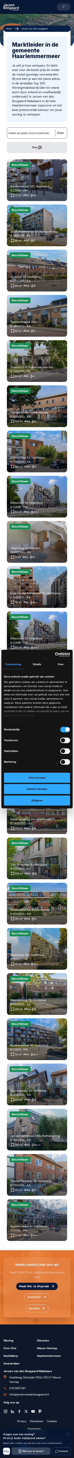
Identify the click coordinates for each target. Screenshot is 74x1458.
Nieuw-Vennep (47, 1348)
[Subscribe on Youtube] (33, 1411)
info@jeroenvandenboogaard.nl (29, 1394)
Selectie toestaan (37, 788)
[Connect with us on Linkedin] (12, 1411)
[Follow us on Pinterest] (40, 1411)
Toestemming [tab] (13, 664)
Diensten (43, 1340)
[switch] (65, 740)
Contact (34, 1308)
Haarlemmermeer (49, 1356)
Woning (8, 1340)
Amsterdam (11, 1363)
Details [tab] (37, 664)
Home (9, 28)
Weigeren (37, 800)
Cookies (52, 1421)
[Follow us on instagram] (5, 1411)
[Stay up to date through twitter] (26, 1411)
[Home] (11, 6)
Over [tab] (61, 664)
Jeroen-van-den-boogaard (34, 28)
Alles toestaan (37, 777)
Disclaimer (36, 1421)
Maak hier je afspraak (34, 1286)
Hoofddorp (10, 1356)
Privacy (22, 1421)
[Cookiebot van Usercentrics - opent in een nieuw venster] (55, 654)
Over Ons (9, 1348)
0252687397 (34, 1297)
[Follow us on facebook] (19, 1411)
